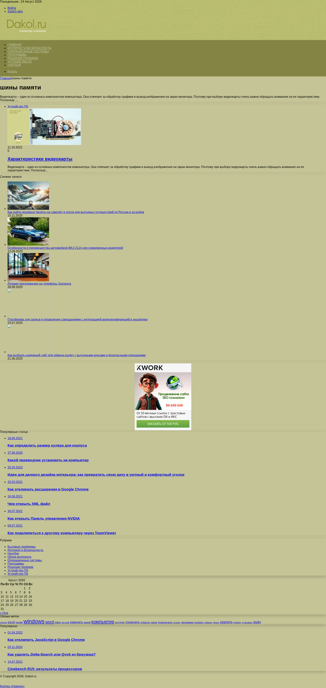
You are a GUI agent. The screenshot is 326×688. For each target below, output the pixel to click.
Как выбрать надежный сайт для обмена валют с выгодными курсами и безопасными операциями (77, 355)
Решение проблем (23, 58)
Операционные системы (28, 51)
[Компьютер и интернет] (30, 38)
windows (34, 621)
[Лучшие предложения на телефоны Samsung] (28, 280)
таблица (208, 622)
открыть (145, 622)
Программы (17, 54)
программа (187, 622)
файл (257, 622)
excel (11, 622)
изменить (76, 622)
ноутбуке (120, 622)
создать (199, 622)
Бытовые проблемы (22, 546)
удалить (226, 622)
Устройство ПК (20, 61)
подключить (165, 622)
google (19, 622)
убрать (216, 622)
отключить (132, 622)
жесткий (65, 622)
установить (247, 622)
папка (154, 622)
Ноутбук (14, 65)
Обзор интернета (19, 556)
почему (176, 622)
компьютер (102, 621)
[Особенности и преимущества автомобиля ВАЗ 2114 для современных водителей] (28, 244)
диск (58, 622)
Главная (6, 78)
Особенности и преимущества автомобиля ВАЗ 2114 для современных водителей (65, 247)
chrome (3, 622)
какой (87, 622)
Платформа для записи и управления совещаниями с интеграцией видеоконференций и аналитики (78, 319)
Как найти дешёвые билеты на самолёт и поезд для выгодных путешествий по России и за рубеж (76, 212)
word (49, 622)
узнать (237, 622)
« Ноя (4, 613)
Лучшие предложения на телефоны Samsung (39, 283)
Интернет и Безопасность (30, 48)
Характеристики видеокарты (40, 158)
